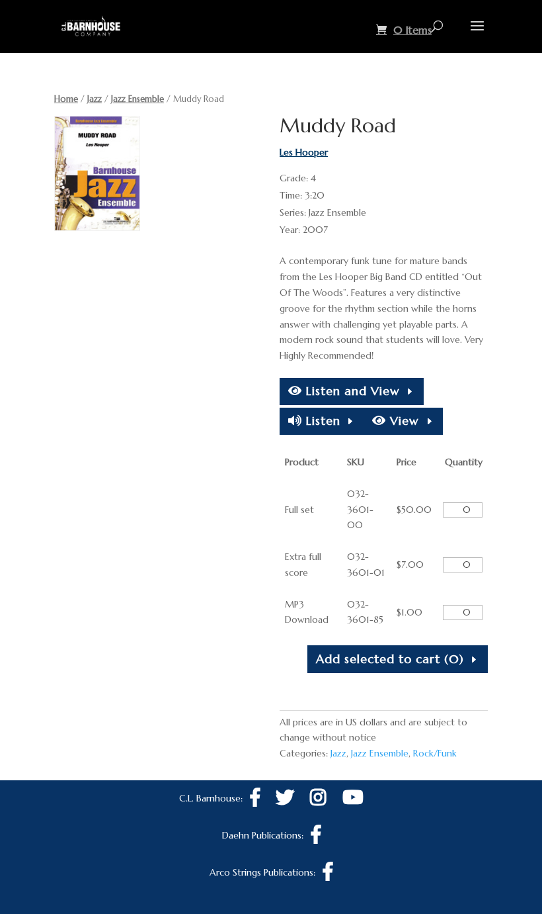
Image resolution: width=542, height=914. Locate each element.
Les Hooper (304, 152)
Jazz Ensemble (137, 99)
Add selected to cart (390, 658)
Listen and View (351, 390)
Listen (321, 420)
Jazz (94, 99)
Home (66, 99)
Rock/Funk (435, 753)
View (402, 420)
